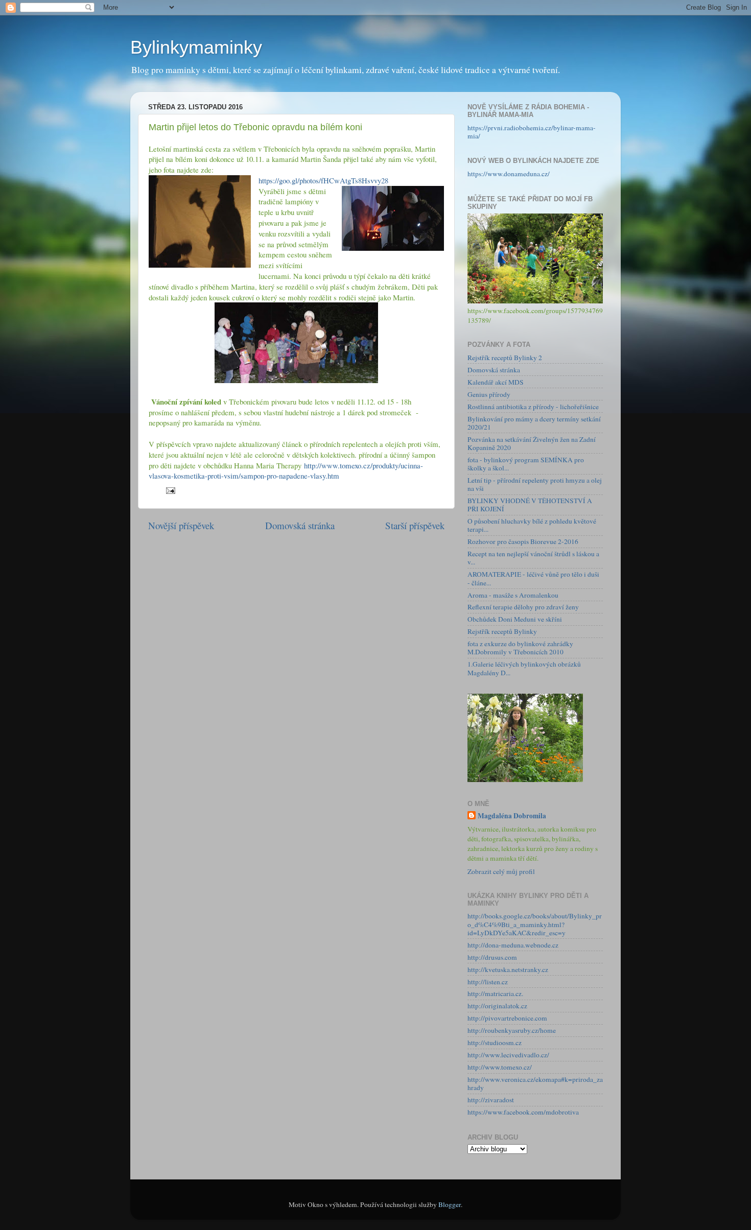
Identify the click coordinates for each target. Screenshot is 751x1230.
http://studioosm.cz (494, 1042)
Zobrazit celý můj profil (501, 871)
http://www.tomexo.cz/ (499, 1067)
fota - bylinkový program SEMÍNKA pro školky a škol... (525, 463)
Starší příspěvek (414, 525)
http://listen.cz (487, 981)
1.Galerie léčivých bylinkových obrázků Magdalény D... (524, 668)
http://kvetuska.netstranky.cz (507, 969)
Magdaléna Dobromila (512, 816)
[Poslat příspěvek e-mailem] (169, 489)
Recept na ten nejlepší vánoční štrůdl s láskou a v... (533, 557)
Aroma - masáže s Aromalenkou (512, 595)
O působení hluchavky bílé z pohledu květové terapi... (531, 525)
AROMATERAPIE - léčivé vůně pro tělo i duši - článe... (533, 578)
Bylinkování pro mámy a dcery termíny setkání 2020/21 (534, 423)
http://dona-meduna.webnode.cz (512, 945)
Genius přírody (488, 394)
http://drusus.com (492, 957)
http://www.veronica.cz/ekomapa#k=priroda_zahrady (535, 1083)
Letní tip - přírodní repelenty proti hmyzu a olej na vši (534, 484)
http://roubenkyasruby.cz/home (511, 1030)
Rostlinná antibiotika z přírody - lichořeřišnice (533, 406)
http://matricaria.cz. (495, 993)
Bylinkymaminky (196, 47)
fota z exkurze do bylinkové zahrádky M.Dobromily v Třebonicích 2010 (520, 647)
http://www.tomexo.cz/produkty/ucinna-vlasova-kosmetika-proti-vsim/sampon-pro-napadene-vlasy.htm (286, 470)
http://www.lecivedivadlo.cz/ (508, 1054)
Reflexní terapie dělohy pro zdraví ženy (523, 606)
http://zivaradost (490, 1099)
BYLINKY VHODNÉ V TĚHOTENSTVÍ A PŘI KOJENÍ (529, 504)
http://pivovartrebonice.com (507, 1018)
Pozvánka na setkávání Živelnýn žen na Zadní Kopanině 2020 (531, 443)
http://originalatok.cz (497, 1005)
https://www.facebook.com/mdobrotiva (523, 1112)
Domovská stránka (300, 525)
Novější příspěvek (181, 525)
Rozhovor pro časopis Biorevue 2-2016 (522, 541)
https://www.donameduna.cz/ (508, 173)
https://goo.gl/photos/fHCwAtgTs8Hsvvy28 (323, 180)
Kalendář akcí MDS (495, 382)
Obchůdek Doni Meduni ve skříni (514, 619)
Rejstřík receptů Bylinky (502, 631)
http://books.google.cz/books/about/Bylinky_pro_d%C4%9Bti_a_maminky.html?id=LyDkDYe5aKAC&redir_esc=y (534, 924)
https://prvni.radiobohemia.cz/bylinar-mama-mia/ (531, 131)
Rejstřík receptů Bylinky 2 (504, 357)
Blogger (449, 1204)
